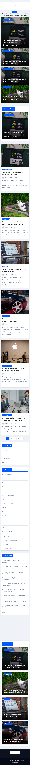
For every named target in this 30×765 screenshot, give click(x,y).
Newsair (23, 760)
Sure (3, 13)
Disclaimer (5, 454)
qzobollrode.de (6, 625)
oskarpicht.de (5, 623)
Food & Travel (6, 507)
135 (18, 438)
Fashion (17, 13)
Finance (5, 266)
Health (4, 515)
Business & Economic (8, 483)
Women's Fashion (25, 13)
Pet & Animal (6, 87)
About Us (4, 450)
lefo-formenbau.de (7, 631)
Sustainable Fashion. (8, 15)
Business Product (7, 487)
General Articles (7, 19)
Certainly (17, 15)
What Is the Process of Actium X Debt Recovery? (13, 716)
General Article (7, 365)
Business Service (7, 491)
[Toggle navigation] (3, 6)
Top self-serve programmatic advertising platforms (14, 61)
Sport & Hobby (6, 544)
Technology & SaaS (7, 548)
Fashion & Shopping (7, 503)
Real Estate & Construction (9, 540)
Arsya (6, 45)
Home (3, 519)
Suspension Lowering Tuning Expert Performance (14, 740)
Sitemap (4, 462)
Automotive (6, 316)
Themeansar (14, 762)
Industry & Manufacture (8, 528)
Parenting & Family (7, 532)
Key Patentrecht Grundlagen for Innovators (14, 601)
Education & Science (8, 495)
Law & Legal (5, 523)
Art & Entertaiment (7, 474)
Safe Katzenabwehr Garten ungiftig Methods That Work (14, 691)
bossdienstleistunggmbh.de (9, 633)
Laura (6, 274)
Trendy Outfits (23, 15)
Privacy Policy (6, 458)
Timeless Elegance (10, 13)
